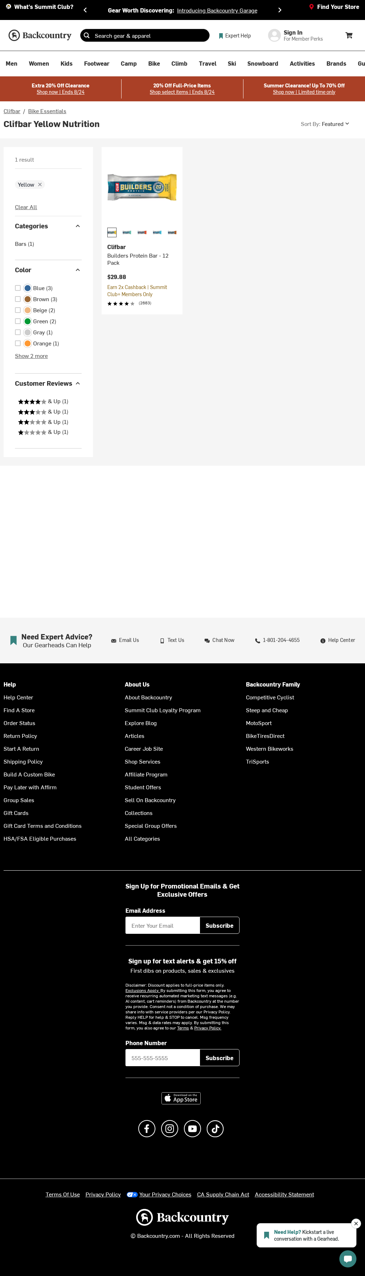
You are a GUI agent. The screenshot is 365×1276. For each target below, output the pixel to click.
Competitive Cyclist (270, 696)
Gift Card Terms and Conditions (43, 825)
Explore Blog (141, 722)
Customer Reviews (43, 383)
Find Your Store (338, 6)
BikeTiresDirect (265, 735)
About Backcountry (148, 696)
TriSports (257, 761)
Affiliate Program (146, 774)
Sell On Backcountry (150, 799)
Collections (139, 812)
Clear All (26, 206)
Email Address (145, 910)
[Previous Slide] (85, 10)
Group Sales (19, 799)
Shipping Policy (23, 761)
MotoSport (259, 722)
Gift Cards (16, 812)
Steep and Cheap (267, 709)
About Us (137, 684)
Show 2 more (31, 355)
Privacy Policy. (207, 1028)
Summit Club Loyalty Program (163, 709)
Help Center (18, 696)
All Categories (142, 838)
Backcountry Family (273, 684)
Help (10, 684)
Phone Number (146, 1042)
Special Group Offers (151, 825)
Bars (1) (24, 243)
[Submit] (86, 35)
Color (23, 269)
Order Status (19, 722)
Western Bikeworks (269, 748)
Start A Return (21, 748)
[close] (39, 184)
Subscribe (219, 925)
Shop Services (142, 761)
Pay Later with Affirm (30, 786)
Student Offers (143, 786)
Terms (183, 1028)
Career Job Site (144, 748)
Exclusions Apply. (142, 990)
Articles (134, 735)
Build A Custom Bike (29, 774)
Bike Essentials (47, 110)
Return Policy (20, 735)
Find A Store (19, 709)
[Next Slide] (280, 10)
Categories (31, 225)
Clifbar (12, 110)
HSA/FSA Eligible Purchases (40, 838)
